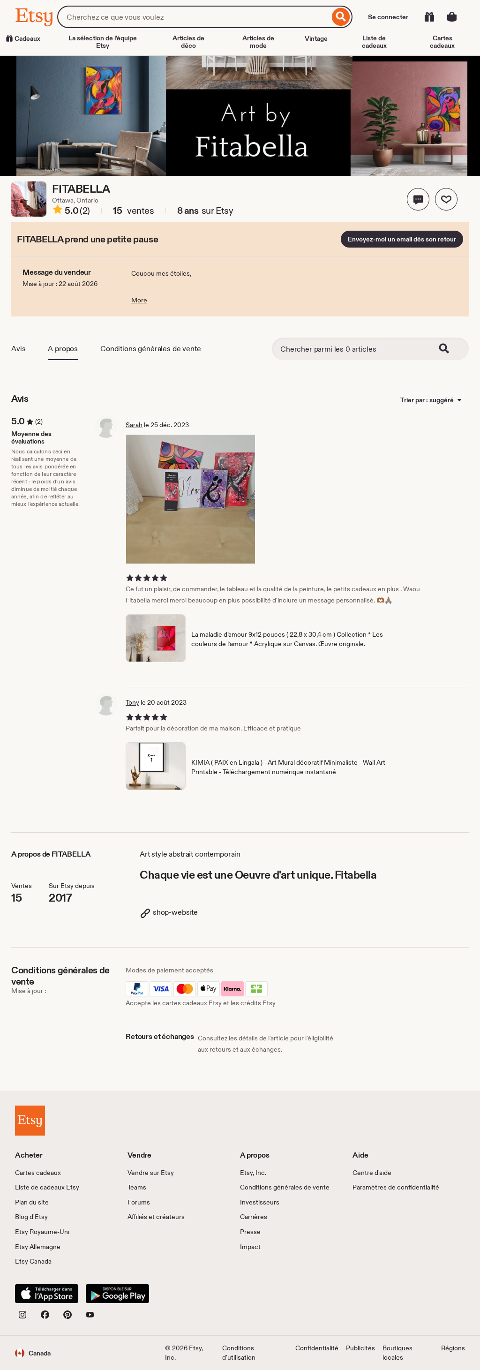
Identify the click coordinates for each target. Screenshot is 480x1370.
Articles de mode (258, 41)
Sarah (134, 425)
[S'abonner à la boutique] (446, 199)
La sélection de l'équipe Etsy (102, 41)
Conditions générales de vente (150, 348)
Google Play (117, 1293)
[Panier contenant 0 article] (452, 17)
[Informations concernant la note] (57, 211)
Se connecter (388, 17)
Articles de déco (188, 41)
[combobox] (193, 17)
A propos (63, 348)
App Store (46, 1293)
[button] (418, 199)
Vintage (316, 38)
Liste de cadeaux (374, 41)
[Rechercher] (341, 17)
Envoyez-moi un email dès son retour (402, 239)
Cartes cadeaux (442, 41)
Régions (453, 1348)
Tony (132, 702)
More (139, 300)
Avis (18, 348)
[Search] (450, 349)
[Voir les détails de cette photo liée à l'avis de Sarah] (190, 499)
